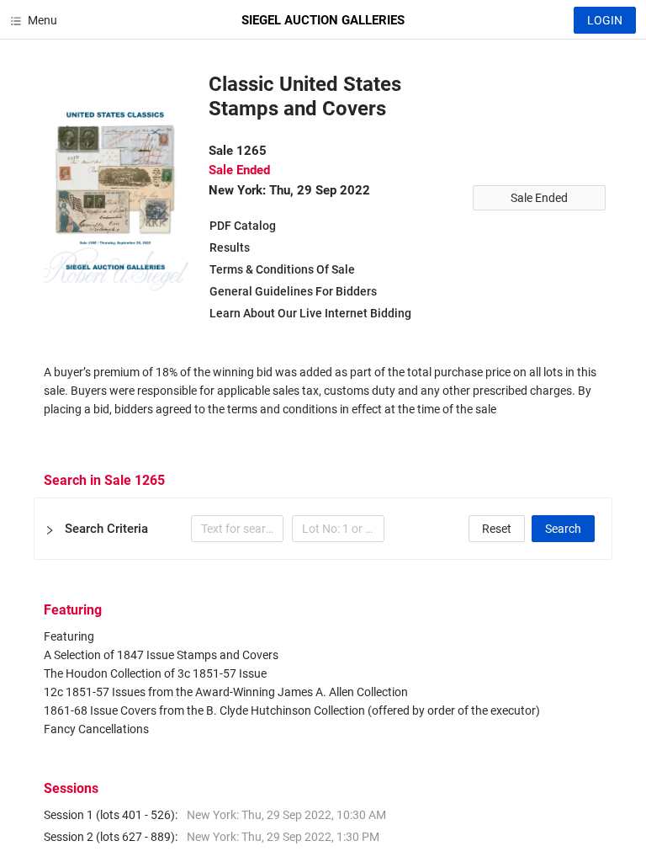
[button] (323, 528)
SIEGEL (323, 20)
